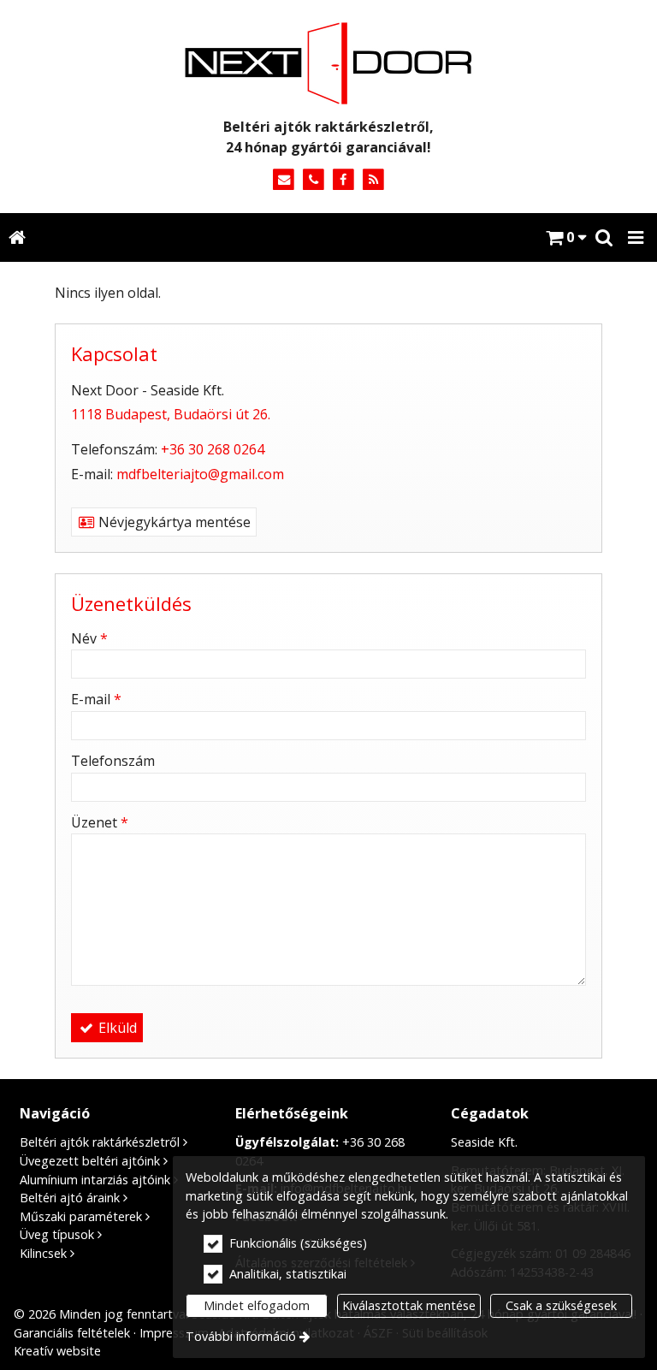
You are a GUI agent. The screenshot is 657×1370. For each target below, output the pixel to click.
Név (89, 638)
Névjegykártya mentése (173, 522)
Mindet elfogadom (257, 1305)
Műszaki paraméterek (81, 1216)
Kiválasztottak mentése (409, 1305)
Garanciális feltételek (72, 1333)
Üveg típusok (57, 1234)
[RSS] (373, 180)
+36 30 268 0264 (212, 449)
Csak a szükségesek (561, 1305)
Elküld (116, 1027)
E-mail (96, 699)
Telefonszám (113, 760)
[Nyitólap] (328, 63)
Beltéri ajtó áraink (70, 1197)
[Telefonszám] (313, 180)
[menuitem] (16, 237)
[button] (636, 237)
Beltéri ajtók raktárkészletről (100, 1142)
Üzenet (99, 822)
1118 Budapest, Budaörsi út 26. (170, 414)
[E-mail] (283, 180)
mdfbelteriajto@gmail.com (200, 474)
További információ (241, 1336)
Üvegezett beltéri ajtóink (90, 1161)
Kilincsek (43, 1253)
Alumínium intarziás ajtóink (95, 1179)
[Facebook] (343, 180)
